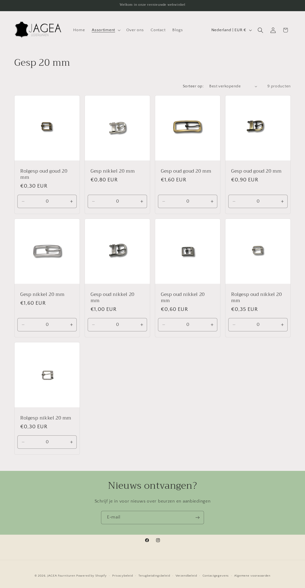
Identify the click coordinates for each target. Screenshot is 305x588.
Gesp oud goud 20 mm (186, 171)
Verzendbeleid (186, 575)
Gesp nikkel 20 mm (113, 171)
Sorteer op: (193, 86)
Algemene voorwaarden (252, 575)
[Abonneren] (197, 517)
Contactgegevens (216, 575)
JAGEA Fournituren (61, 575)
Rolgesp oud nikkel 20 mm (256, 298)
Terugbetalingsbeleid (154, 575)
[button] (105, 30)
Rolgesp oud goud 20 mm (43, 174)
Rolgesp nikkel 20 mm (45, 418)
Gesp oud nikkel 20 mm (112, 298)
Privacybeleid (122, 575)
